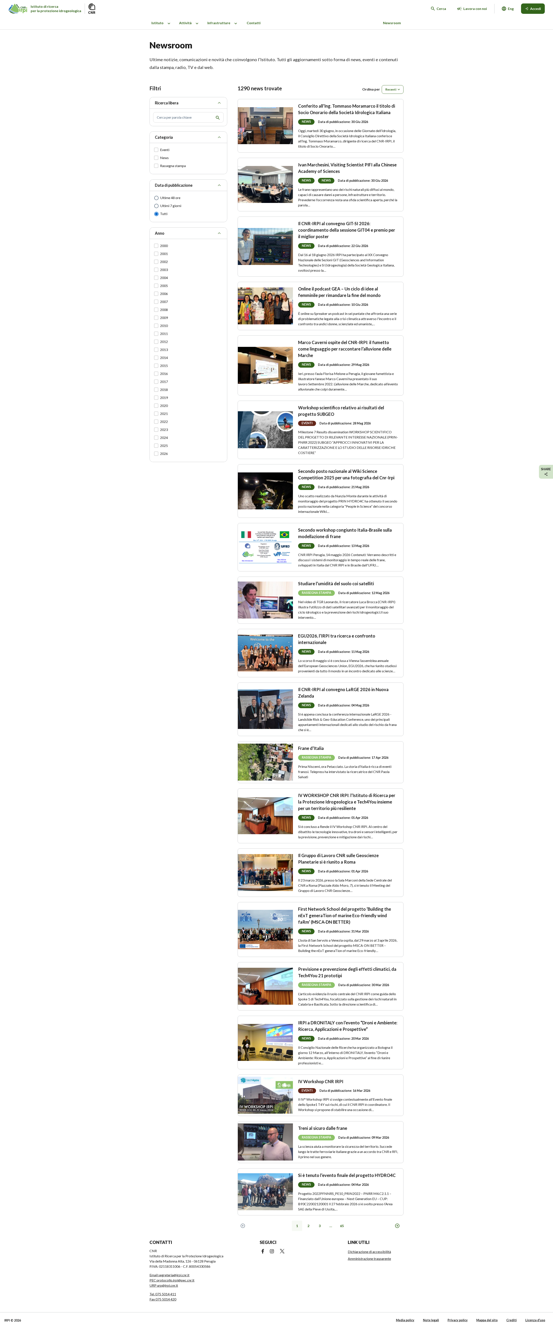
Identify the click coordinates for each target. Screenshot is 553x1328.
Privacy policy (458, 1320)
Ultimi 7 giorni (170, 206)
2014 (164, 358)
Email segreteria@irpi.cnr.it (169, 1275)
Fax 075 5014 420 (162, 1299)
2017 (164, 381)
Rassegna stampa (173, 166)
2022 (164, 421)
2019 (164, 397)
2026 (164, 453)
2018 (164, 389)
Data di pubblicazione (173, 185)
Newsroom (392, 23)
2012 (164, 342)
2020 (164, 405)
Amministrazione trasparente (369, 1258)
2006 (164, 294)
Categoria (164, 137)
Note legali (431, 1320)
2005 (164, 286)
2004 (164, 278)
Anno (159, 233)
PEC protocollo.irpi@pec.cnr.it (171, 1280)
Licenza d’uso (535, 1320)
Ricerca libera (166, 102)
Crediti (511, 1320)
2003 (164, 270)
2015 (164, 365)
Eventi (164, 150)
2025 (164, 445)
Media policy (405, 1320)
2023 (164, 429)
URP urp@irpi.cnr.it (163, 1285)
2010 (164, 326)
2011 (164, 334)
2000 (164, 246)
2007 (164, 302)
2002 (164, 262)
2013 (164, 350)
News (164, 158)
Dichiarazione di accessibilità (369, 1252)
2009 (164, 318)
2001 (164, 254)
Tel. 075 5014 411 (162, 1294)
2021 (164, 413)
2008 (164, 310)
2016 (164, 373)
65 (342, 1226)
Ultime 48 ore (170, 198)
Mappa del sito (487, 1320)
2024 (164, 437)
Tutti (163, 214)
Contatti (254, 23)
